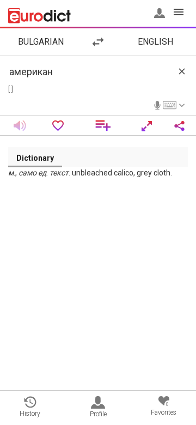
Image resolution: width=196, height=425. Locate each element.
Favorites (163, 409)
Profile (98, 414)
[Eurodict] (39, 15)
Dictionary (35, 158)
